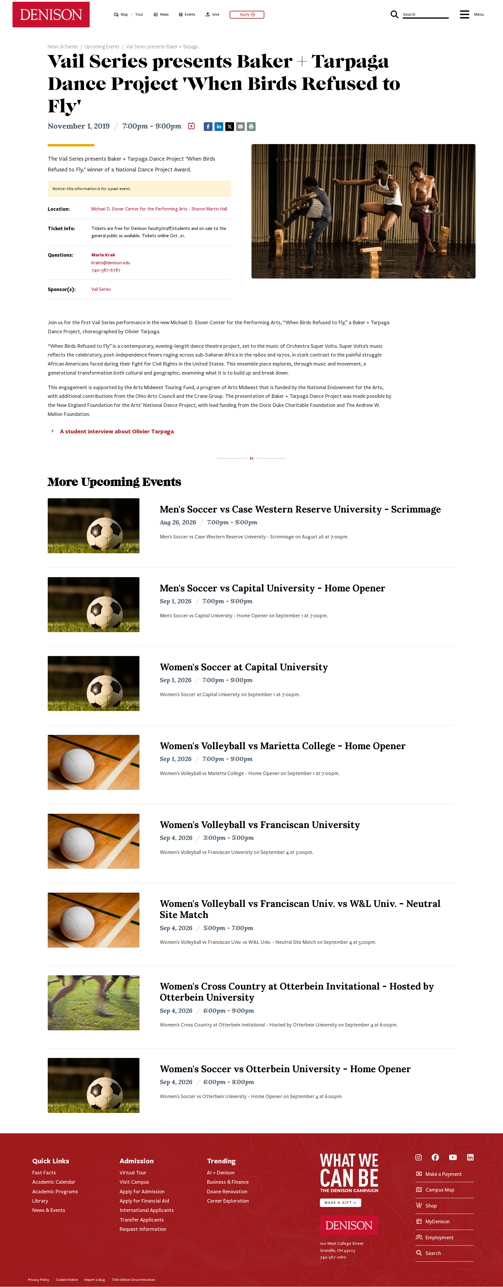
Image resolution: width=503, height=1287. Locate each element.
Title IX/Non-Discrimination (133, 1279)
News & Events (63, 47)
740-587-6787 (106, 270)
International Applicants (147, 1210)
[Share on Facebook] (208, 126)
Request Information (143, 1229)
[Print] (251, 126)
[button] (420, 14)
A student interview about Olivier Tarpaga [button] (117, 431)
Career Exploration (228, 1201)
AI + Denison (221, 1172)
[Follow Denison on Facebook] (435, 1158)
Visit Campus (134, 1182)
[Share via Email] (240, 126)
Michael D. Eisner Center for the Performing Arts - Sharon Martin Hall (159, 209)
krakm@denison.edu (110, 262)
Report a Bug (94, 1279)
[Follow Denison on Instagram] (418, 1158)
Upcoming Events (102, 47)
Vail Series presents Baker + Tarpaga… (163, 47)
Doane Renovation (227, 1191)
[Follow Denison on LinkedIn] (470, 1158)
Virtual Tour (133, 1172)
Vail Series (101, 289)
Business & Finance (228, 1182)
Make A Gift (341, 1202)
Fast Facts (44, 1172)
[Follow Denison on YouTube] (453, 1158)
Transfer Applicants (142, 1220)
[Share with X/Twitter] (229, 126)
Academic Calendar (53, 1182)
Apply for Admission (142, 1191)
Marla (103, 255)
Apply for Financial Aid (144, 1201)
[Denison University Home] (349, 1233)
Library (40, 1201)
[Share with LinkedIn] (219, 126)
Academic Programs (55, 1191)
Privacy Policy (38, 1279)
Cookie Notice (67, 1279)
